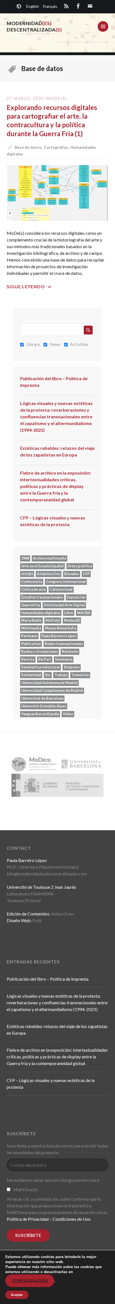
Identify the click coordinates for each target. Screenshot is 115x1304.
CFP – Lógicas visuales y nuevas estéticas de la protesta (52, 521)
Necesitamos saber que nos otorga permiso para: (53, 1180)
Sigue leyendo (26, 286)
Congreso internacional (66, 581)
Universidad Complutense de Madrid (52, 690)
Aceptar (17, 1295)
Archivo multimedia (49, 558)
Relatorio (70, 651)
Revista (27, 659)
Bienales (71, 574)
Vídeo (68, 714)
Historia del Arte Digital (64, 605)
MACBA (83, 613)
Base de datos (28, 147)
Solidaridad (31, 675)
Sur (48, 675)
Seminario (63, 659)
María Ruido (31, 620)
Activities (79, 344)
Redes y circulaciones (39, 651)
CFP (86, 574)
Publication (31, 643)
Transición (80, 675)
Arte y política (80, 566)
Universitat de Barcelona (42, 698)
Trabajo (61, 675)
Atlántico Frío (48, 574)
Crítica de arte (33, 589)
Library (33, 344)
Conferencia (31, 581)
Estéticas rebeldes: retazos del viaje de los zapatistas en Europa (57, 451)
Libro (68, 613)
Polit (37, 920)
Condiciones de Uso (71, 1219)
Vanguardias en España (40, 714)
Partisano (29, 636)
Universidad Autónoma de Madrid (49, 682)
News (55, 344)
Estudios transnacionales (42, 597)
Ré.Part (44, 659)
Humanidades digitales (40, 613)
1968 (25, 558)
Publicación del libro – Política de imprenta (54, 382)
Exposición (76, 597)
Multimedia (31, 628)
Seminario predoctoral (40, 667)
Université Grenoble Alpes (43, 706)
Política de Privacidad (28, 1219)
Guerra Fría (30, 605)
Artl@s (27, 574)
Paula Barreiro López (58, 636)
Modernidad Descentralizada (34, 26)
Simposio (72, 667)
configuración (29, 1280)
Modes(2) (72, 620)
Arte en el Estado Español (42, 566)
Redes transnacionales (64, 643)
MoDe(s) (56, 98)
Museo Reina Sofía (60, 628)
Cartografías (56, 147)
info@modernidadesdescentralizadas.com (47, 873)
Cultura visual (61, 589)
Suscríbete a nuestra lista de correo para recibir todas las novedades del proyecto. (57, 1149)
